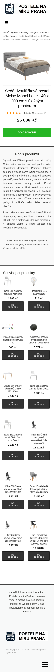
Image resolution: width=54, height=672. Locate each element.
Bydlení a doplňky (19, 32)
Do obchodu (27, 132)
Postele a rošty (40, 244)
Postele (13, 36)
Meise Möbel (19, 248)
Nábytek (34, 32)
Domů (6, 32)
